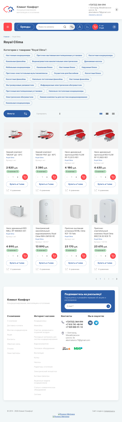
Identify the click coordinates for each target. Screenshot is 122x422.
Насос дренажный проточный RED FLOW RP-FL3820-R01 (103, 155)
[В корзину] (25, 177)
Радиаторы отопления (43, 367)
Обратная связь (13, 344)
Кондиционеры (40, 321)
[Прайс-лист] (113, 113)
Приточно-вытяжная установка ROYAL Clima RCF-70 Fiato (75, 231)
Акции (9, 335)
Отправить (108, 306)
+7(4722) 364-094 (97, 4)
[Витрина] (101, 113)
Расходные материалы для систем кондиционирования (45, 338)
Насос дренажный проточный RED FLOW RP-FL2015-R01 (74, 155)
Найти (65, 27)
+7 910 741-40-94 (74, 324)
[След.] (116, 279)
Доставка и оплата (15, 325)
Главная (6, 37)
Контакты (11, 339)
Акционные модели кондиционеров (42, 382)
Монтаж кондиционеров (17, 330)
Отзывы (10, 349)
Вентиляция (39, 353)
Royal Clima (10, 157)
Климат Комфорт (28, 7)
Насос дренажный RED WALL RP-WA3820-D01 (16, 229)
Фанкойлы (38, 325)
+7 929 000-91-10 (74, 327)
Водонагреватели (41, 344)
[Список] (107, 113)
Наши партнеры (13, 353)
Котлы (36, 358)
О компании (12, 321)
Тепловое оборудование (44, 348)
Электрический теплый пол (45, 371)
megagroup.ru (109, 411)
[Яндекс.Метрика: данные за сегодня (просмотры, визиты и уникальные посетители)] (66, 414)
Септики (37, 394)
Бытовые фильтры (41, 376)
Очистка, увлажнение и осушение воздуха (43, 331)
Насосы (37, 362)
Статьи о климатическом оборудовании (44, 388)
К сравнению (15, 190)
